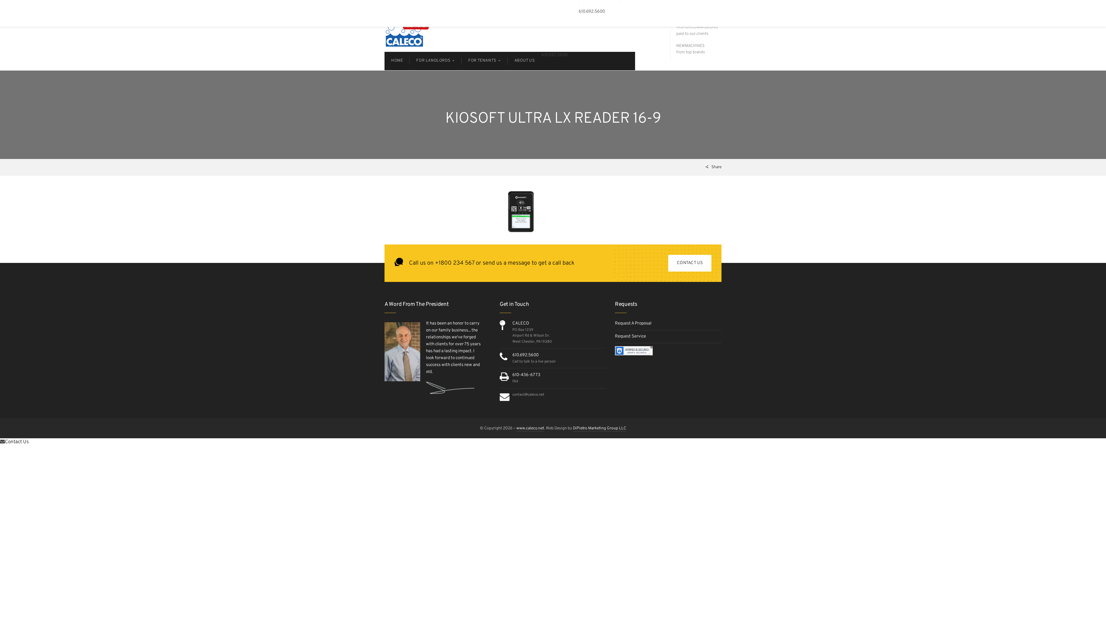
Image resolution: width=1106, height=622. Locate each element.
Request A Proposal (633, 323)
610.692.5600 (525, 355)
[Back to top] (1087, 603)
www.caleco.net (530, 428)
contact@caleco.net (528, 394)
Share (716, 167)
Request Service (630, 336)
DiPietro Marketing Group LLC (599, 428)
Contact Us (690, 263)
